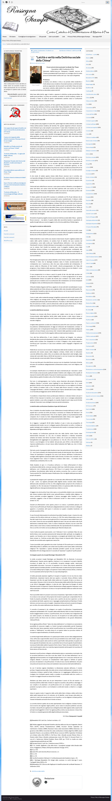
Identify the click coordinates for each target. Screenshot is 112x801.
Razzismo (88, 353)
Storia (87, 412)
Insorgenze (89, 243)
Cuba (87, 134)
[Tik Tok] (6, 2)
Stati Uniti (89, 409)
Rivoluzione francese (91, 372)
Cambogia (88, 91)
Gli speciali (42, 36)
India (87, 237)
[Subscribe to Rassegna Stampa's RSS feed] (3, 2)
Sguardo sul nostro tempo (93, 396)
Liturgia (88, 283)
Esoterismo (89, 180)
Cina (87, 104)
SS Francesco (89, 406)
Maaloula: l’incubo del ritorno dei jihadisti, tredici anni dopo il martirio (14, 162)
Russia (88, 376)
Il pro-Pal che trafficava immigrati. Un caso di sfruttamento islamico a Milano (15, 184)
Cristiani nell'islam (91, 124)
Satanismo (89, 386)
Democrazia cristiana (91, 140)
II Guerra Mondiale (91, 227)
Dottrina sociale (41, 63)
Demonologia (89, 147)
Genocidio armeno (91, 210)
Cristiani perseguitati (92, 127)
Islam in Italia (89, 263)
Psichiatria (89, 346)
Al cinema (88, 67)
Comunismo (89, 107)
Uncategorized (90, 432)
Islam (87, 250)
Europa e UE (89, 187)
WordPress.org (8, 240)
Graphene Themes (17, 799)
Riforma (88, 363)
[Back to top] (108, 797)
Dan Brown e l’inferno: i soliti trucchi (69, 50)
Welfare (88, 445)
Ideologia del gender (91, 223)
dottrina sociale (36, 771)
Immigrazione (89, 233)
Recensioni (89, 356)
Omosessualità (90, 316)
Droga (87, 164)
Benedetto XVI (90, 77)
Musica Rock (89, 303)
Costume (88, 117)
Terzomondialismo (91, 425)
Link (63, 36)
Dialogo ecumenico (91, 150)
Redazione (33, 63)
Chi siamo (12, 36)
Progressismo (90, 343)
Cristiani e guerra (90, 121)
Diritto (88, 154)
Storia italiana (89, 416)
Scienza (88, 389)
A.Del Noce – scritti (91, 54)
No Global (88, 309)
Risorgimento (89, 366)
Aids (87, 64)
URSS (87, 435)
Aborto (88, 58)
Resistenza (89, 359)
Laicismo (88, 276)
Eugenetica (89, 184)
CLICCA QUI (8, 98)
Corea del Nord (90, 114)
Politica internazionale (92, 333)
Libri (87, 280)
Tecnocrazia (89, 419)
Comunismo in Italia (91, 111)
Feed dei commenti (9, 237)
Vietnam (88, 442)
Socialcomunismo (90, 402)
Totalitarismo (89, 429)
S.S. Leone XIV (90, 379)
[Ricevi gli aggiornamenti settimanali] (12, 2)
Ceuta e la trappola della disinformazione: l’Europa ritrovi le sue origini (14, 139)
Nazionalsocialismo (91, 306)
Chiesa (88, 97)
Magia (87, 286)
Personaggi (89, 326)
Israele (88, 266)
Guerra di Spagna (90, 217)
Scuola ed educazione (92, 392)
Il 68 (87, 230)
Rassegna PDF (97, 36)
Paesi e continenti (91, 323)
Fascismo (88, 200)
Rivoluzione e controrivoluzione (94, 369)
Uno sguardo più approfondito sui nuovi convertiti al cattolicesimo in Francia (15, 129)
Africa (87, 61)
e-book (88, 167)
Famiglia (88, 197)
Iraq (87, 246)
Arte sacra (89, 74)
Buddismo (88, 87)
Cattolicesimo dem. (91, 94)
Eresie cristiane (90, 177)
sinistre (88, 399)
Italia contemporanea (92, 270)
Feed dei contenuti (9, 234)
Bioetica (88, 81)
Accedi (6, 230)
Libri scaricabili (54, 36)
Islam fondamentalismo (92, 256)
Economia (88, 174)
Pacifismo (88, 319)
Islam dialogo (89, 253)
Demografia (89, 144)
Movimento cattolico (91, 300)
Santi (87, 382)
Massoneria (89, 290)
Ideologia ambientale (91, 220)
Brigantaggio (89, 84)
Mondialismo (89, 296)
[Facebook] (9, 2)
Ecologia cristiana (90, 170)
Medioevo (88, 293)
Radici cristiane (90, 349)
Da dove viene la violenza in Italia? (15, 177)
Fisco (87, 207)
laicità (42, 771)
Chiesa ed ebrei (90, 101)
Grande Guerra (90, 213)
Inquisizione (89, 240)
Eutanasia (88, 190)
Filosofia (88, 203)
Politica (88, 329)
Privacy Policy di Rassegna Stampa (79, 36)
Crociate (88, 130)
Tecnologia (89, 422)
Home (5, 36)
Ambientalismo (90, 71)
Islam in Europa (90, 260)
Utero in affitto (90, 439)
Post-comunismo (90, 339)
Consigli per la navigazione (27, 36)
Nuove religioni (90, 313)
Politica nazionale (90, 336)
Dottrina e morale (91, 157)
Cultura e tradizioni (91, 137)
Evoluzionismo (90, 193)
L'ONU (88, 273)
